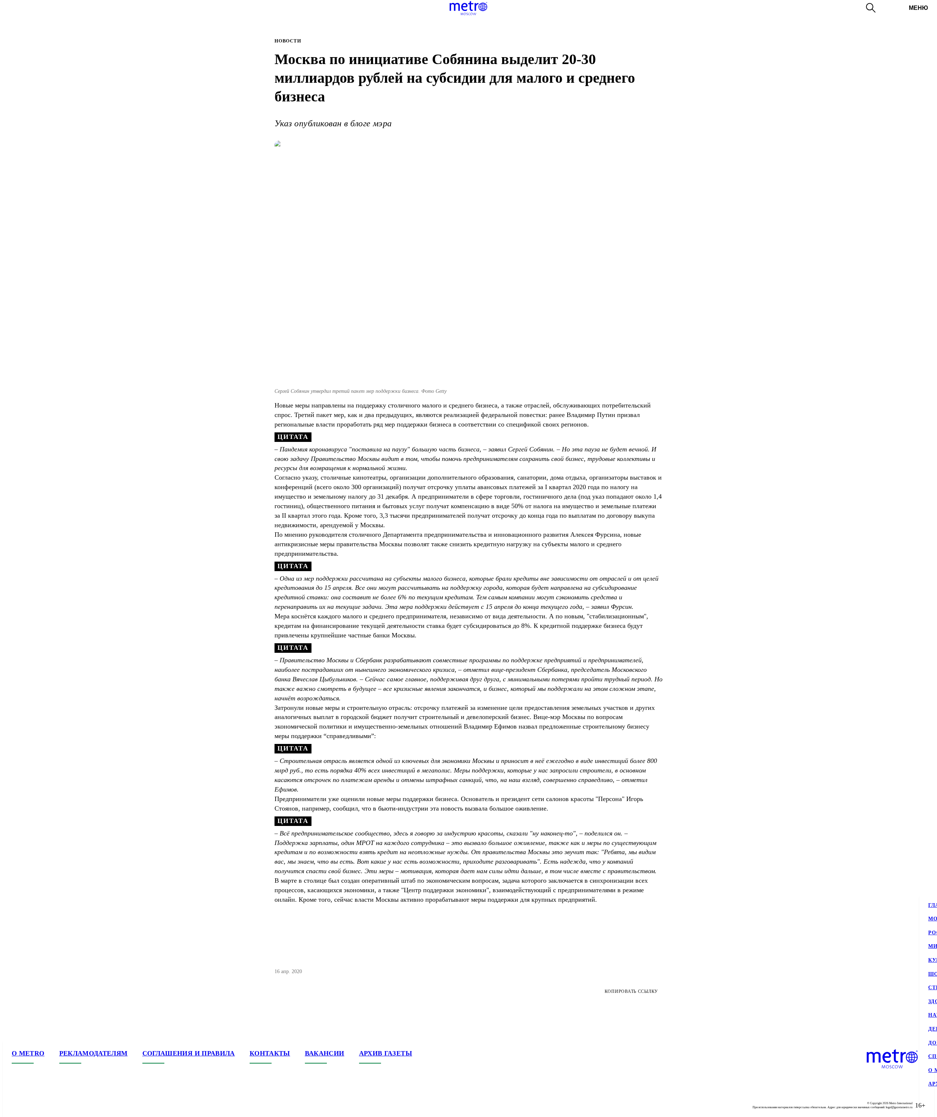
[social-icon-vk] (17, 1105)
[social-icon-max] (61, 1105)
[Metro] (468, 8)
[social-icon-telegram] (32, 1105)
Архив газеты (385, 1053)
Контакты (270, 1053)
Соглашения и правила (188, 1053)
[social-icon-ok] (47, 1105)
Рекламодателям (93, 1053)
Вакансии (324, 1053)
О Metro (28, 1053)
